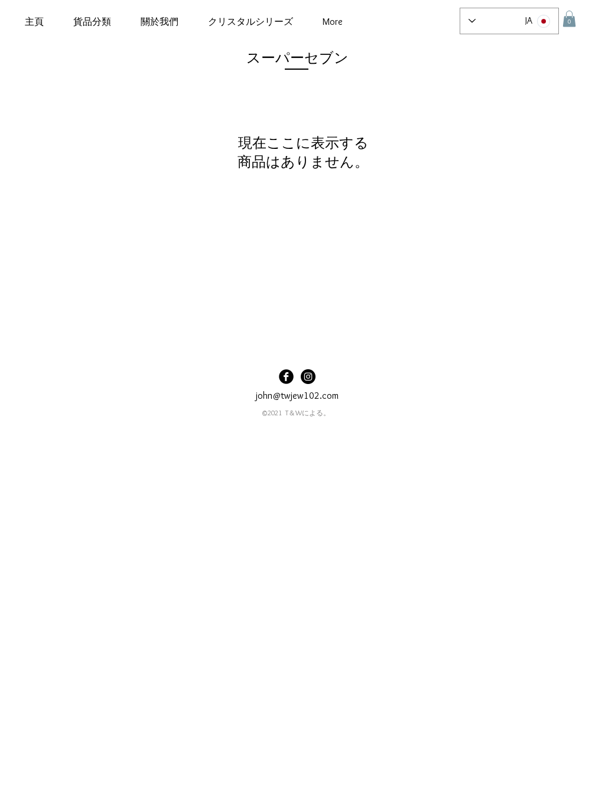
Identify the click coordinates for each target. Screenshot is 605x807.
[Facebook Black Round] (286, 376)
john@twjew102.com (297, 395)
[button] (92, 22)
